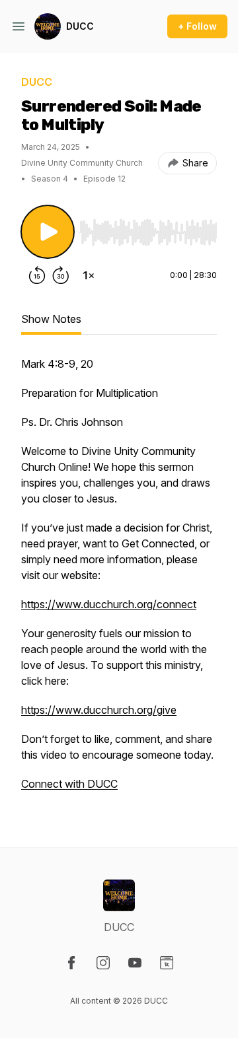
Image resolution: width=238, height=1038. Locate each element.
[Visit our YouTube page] (134, 962)
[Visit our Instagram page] (103, 962)
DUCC (80, 26)
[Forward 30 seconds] (61, 275)
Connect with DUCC (69, 783)
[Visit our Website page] (166, 962)
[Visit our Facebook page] (71, 962)
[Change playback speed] (88, 275)
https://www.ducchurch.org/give (99, 709)
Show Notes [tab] (51, 319)
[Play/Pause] (47, 231)
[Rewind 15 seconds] (37, 275)
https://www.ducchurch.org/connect (108, 604)
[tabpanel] (119, 580)
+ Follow (197, 26)
